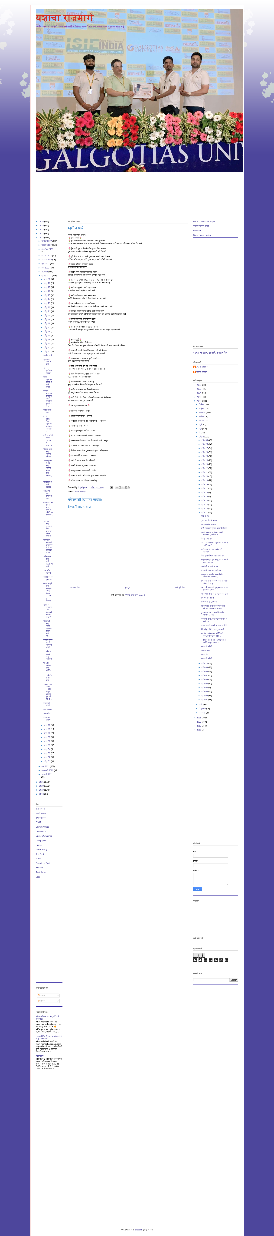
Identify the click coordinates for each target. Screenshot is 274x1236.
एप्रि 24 (47, 299)
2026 (41, 221)
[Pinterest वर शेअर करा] (128, 487)
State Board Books (202, 235)
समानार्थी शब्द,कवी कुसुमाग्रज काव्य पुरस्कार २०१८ (47, 546)
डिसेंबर (202, 404)
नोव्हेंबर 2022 (47, 245)
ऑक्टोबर (202, 412)
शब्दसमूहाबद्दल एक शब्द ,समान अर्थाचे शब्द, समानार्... (48, 469)
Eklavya (197, 230)
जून (200, 428)
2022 (41, 237)
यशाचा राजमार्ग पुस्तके (201, 226)
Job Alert (40, 854)
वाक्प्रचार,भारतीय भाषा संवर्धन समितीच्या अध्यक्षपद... (48, 510)
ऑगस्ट (202, 421)
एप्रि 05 (47, 745)
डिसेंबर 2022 (47, 241)
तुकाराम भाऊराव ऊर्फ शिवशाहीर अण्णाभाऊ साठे (48, 611)
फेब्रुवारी (202, 708)
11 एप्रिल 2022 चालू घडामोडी (47, 655)
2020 (41, 786)
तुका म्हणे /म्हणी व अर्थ (47, 361)
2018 (41, 794)
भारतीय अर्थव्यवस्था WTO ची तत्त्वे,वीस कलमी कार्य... (212, 634)
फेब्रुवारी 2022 (48, 770)
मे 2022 (45, 272)
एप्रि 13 (47, 343)
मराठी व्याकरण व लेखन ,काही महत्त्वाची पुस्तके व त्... (47, 398)
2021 (41, 782)
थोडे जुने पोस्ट (180, 587)
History (39, 845)
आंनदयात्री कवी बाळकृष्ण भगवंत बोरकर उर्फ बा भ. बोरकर (47, 592)
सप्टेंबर (202, 416)
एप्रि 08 (47, 733)
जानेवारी (202, 713)
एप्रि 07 (47, 737)
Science (39, 867)
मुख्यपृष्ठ (127, 587)
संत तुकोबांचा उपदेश (47, 370)
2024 (41, 229)
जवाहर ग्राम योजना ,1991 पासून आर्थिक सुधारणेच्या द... (47, 691)
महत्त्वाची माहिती (46, 704)
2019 (41, 790)
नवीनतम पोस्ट (75, 587)
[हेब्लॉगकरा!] (119, 487)
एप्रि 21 (47, 311)
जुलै (200, 424)
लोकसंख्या (39, 1056)
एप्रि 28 (47, 283)
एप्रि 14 (47, 339)
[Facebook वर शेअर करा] (125, 487)
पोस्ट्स (42, 995)
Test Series (41, 872)
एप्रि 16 (47, 331)
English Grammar (44, 836)
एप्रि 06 (47, 741)
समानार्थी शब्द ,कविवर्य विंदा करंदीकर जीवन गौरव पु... (48, 528)
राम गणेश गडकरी (47, 571)
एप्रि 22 (47, 307)
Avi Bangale (202, 367)
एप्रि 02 (47, 757)
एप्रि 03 (47, 753)
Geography (41, 840)
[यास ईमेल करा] (116, 487)
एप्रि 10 (47, 725)
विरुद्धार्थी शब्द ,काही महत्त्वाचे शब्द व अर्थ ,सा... (47, 628)
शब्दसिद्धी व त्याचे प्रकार (47, 484)
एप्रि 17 (47, 327)
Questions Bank (43, 863)
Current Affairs (42, 827)
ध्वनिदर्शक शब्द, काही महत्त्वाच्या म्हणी (48, 561)
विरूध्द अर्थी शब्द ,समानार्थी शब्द (47, 453)
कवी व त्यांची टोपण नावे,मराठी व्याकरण (48, 440)
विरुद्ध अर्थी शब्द (47, 411)
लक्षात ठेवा (47, 713)
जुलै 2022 (46, 263)
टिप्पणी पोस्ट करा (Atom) (135, 595)
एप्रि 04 (47, 749)
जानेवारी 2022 (47, 774)
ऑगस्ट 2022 (47, 259)
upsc (38, 877)
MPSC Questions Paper (204, 221)
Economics (41, 831)
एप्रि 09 (47, 729)
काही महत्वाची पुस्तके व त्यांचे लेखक (47, 382)
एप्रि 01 (47, 761)
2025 (41, 225)
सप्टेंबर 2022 (47, 255)
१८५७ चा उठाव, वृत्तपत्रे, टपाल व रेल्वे (210, 352)
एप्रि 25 (47, 295)
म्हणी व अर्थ (47, 355)
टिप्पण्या (42, 1001)
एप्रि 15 (47, 335)
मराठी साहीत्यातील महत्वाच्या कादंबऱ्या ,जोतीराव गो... (47, 424)
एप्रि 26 (47, 291)
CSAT (38, 822)
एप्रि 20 (47, 315)
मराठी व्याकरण (80, 491)
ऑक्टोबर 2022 (47, 249)
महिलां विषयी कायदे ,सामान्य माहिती (47, 644)
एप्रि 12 (47, 347)
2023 (41, 233)
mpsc (38, 858)
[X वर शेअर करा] (122, 487)
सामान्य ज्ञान (47, 709)
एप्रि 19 (47, 319)
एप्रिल (201, 437)
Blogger (138, 1230)
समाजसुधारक (41, 818)
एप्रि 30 (47, 279)
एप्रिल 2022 (47, 275)
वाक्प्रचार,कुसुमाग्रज (48, 578)
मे (200, 433)
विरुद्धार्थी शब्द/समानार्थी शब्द (47, 494)
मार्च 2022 (46, 766)
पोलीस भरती (40, 809)
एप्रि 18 (47, 323)
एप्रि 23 (47, 303)
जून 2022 (46, 268)
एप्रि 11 (47, 351)
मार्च (200, 705)
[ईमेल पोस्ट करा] (111, 487)
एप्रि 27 (47, 287)
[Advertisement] (131, 194)
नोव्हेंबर (202, 408)
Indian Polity (41, 849)
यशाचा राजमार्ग (65, 18)
